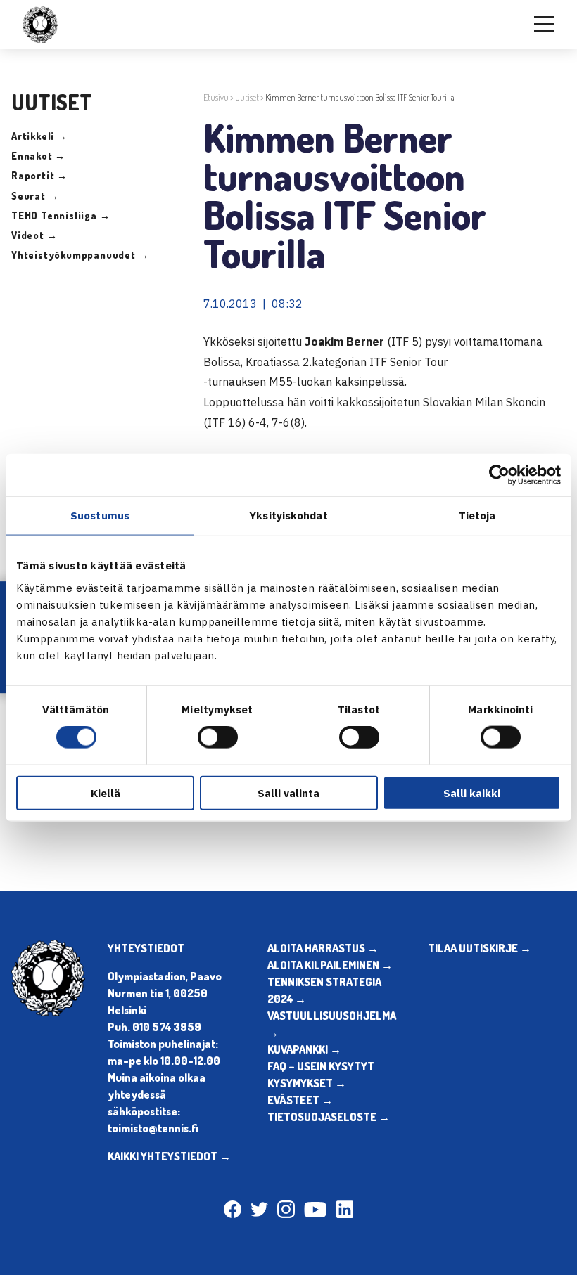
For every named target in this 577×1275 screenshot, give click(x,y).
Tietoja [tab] (477, 515)
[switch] (218, 737)
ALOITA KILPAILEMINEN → (330, 965)
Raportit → (39, 175)
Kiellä (105, 792)
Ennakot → (38, 156)
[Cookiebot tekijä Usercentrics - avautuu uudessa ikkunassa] (499, 475)
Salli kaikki (471, 792)
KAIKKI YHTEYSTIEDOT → (169, 1156)
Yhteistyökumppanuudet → (79, 255)
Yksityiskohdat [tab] (288, 515)
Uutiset (247, 97)
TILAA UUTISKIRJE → (479, 948)
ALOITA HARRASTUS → (323, 948)
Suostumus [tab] (99, 515)
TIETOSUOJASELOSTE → (328, 1117)
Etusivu (216, 97)
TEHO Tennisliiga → (60, 215)
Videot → (34, 235)
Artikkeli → (39, 136)
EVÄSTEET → (300, 1100)
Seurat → (34, 196)
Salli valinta (288, 792)
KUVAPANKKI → (304, 1049)
